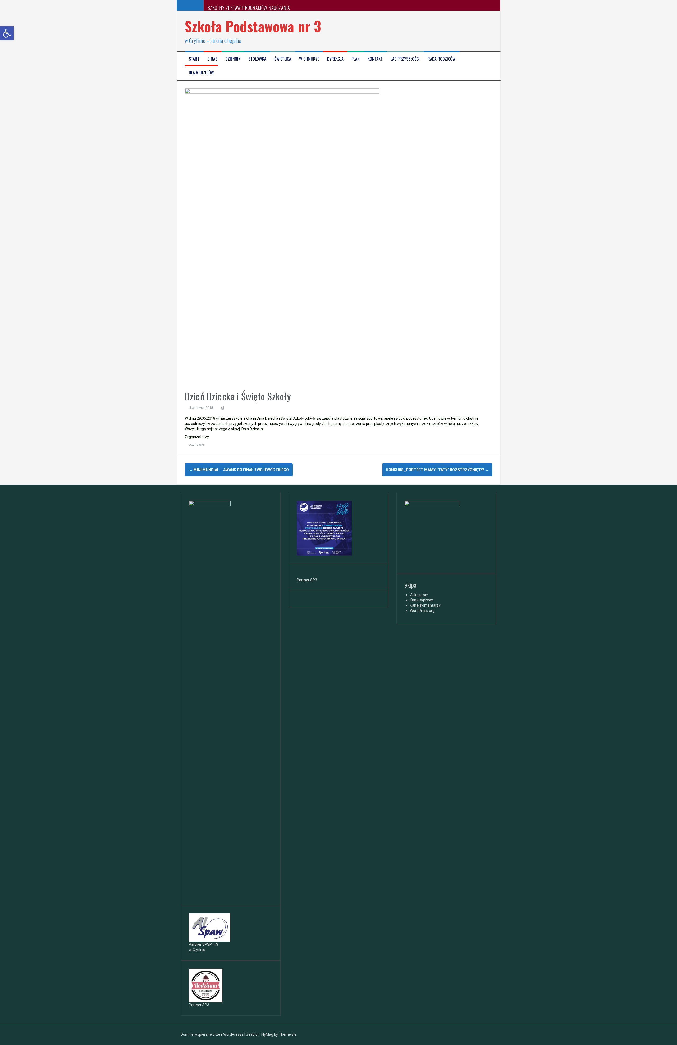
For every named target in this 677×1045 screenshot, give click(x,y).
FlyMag (267, 1034)
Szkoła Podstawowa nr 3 (253, 26)
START (194, 59)
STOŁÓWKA (257, 59)
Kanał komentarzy (425, 605)
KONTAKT (375, 59)
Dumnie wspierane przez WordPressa (212, 1034)
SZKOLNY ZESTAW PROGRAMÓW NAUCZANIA (249, 7)
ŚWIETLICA (282, 59)
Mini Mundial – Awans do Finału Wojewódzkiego (239, 470)
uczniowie (196, 444)
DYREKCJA (335, 59)
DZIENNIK (232, 59)
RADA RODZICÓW (442, 59)
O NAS (212, 59)
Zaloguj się (419, 595)
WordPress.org (422, 610)
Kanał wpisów (421, 600)
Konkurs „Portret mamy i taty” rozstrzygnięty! (437, 470)
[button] (7, 33)
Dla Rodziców (201, 73)
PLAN (355, 59)
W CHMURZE (309, 59)
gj (222, 408)
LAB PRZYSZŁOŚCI (405, 59)
